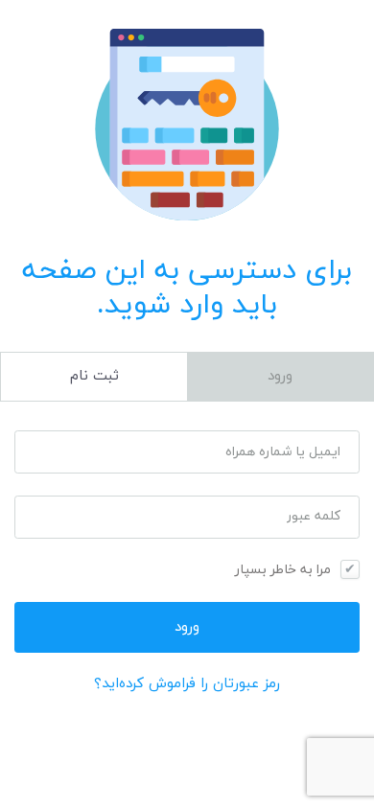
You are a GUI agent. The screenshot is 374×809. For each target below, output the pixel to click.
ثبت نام (94, 376)
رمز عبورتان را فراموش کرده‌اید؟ (187, 684)
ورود (280, 376)
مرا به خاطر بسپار (283, 570)
